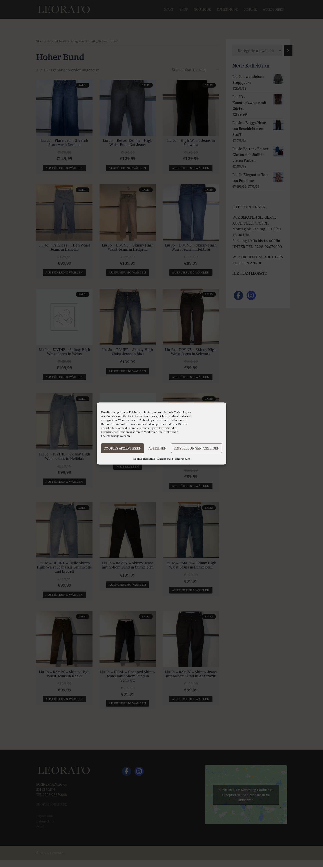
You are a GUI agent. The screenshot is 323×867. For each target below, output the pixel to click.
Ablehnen (158, 448)
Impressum (182, 458)
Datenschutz (165, 458)
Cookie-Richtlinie (144, 458)
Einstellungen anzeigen (197, 448)
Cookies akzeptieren (122, 448)
